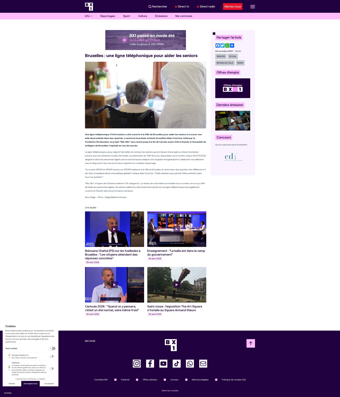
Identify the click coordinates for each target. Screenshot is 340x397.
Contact (174, 379)
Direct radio (207, 7)
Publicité (125, 379)
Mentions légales (200, 379)
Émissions (161, 16)
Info (87, 16)
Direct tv (183, 7)
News (240, 62)
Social (232, 56)
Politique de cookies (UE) (234, 379)
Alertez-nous (232, 7)
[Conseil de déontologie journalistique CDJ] (233, 157)
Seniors (221, 56)
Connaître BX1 (101, 379)
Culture (142, 16)
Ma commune (183, 16)
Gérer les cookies (170, 390)
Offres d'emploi (150, 379)
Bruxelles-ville (225, 62)
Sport (126, 16)
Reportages (107, 16)
